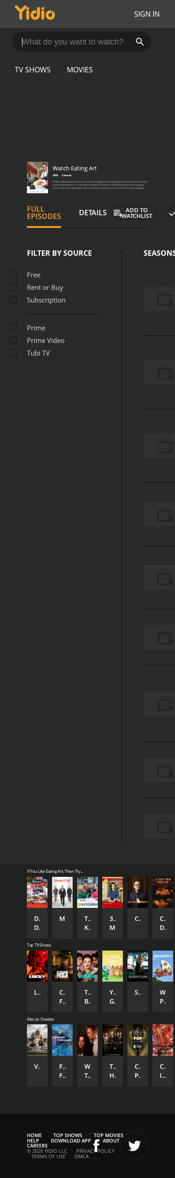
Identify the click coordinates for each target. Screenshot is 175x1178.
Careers (37, 1145)
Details (93, 213)
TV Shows (33, 70)
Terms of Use (48, 1156)
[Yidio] (35, 14)
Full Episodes (44, 212)
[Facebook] (96, 1146)
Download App (71, 1140)
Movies (80, 70)
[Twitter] (134, 1146)
